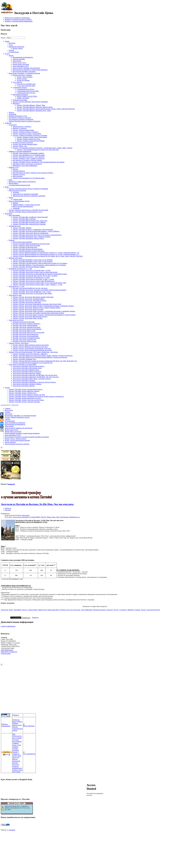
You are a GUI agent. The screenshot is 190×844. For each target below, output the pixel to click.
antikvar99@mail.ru (7, 650)
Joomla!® (12, 830)
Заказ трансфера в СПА (13, 435)
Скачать (7, 419)
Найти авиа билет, (53, 610)
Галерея (7, 412)
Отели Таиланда (10, 442)
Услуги (116, 610)
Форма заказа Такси (11, 430)
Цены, (11, 610)
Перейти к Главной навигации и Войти (18, 19)
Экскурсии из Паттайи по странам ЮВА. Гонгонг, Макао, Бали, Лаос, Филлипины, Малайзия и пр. (46, 517)
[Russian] (2, 405)
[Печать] (8, 508)
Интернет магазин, (99, 610)
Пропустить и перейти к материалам (17, 18)
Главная (7, 408)
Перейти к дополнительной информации (19, 21)
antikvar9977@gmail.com (9, 652)
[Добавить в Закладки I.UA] (5, 825)
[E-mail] (7, 510)
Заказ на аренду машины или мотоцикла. (19, 428)
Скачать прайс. (6, 653)
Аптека (143, 610)
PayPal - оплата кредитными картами (17, 440)
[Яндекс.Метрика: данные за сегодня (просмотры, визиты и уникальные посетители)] (29, 725)
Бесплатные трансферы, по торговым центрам (20, 415)
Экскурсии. (26, 515)
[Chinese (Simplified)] (10, 405)
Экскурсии (8, 414)
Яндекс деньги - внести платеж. (15, 438)
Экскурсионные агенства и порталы (17, 444)
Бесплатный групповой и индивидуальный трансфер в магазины (27, 437)
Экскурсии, (5, 610)
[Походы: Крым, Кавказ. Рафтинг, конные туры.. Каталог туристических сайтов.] (17, 730)
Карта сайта (9, 410)
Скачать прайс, (33, 610)
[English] (14, 405)
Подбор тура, (64, 610)
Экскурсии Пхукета (153, 610)
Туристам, (109, 610)
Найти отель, (42, 610)
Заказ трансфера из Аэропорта (15, 422)
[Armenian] (5, 405)
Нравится (35, 617)
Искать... (4, 38)
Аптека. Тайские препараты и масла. (17, 417)
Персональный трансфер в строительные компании (22, 433)
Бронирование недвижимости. (15, 424)
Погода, (24, 610)
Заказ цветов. (9, 426)
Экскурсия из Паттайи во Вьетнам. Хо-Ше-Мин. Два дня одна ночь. (37, 504)
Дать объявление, (87, 610)
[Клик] (10, 484)
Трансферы (17, 610)
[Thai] (17, 405)
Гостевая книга (10, 421)
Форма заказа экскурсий (13, 431)
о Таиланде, (123, 610)
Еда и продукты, (75, 610)
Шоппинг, (131, 610)
